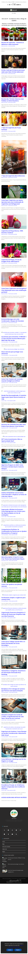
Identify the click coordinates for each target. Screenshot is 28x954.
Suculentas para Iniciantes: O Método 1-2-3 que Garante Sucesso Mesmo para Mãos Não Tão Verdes (14, 338)
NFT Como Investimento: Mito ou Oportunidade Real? (11, 440)
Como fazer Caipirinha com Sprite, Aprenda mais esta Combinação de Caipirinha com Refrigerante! (12, 202)
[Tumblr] (8, 834)
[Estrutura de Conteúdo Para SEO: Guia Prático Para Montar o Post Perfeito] (14, 421)
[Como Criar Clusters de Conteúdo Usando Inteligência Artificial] (14, 376)
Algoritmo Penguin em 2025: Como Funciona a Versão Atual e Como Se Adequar (12, 467)
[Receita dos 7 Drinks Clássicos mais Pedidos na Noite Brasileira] (14, 96)
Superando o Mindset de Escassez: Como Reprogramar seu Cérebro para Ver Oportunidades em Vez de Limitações (13, 512)
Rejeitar (18, 950)
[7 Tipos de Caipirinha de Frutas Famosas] (14, 125)
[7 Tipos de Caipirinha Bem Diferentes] (14, 173)
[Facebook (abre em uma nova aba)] (9, 4)
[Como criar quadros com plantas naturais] (14, 581)
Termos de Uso (14, 878)
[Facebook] (8, 830)
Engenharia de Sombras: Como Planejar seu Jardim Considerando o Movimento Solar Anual (14, 733)
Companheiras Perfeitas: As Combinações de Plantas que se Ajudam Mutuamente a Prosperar (14, 531)
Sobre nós (4, 849)
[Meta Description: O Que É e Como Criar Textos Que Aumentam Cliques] (14, 554)
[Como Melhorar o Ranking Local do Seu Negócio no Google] (14, 756)
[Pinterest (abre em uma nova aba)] (11, 4)
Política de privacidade (6, 878)
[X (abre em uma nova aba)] (8, 4)
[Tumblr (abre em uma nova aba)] (15, 4)
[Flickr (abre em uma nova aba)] (17, 4)
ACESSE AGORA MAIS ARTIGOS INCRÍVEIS (14, 797)
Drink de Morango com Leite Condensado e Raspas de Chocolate (12, 320)
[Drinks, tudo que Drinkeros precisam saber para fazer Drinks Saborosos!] (14, 67)
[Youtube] (12, 834)
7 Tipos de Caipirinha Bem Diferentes (13, 176)
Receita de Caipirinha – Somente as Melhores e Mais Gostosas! (12, 43)
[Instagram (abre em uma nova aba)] (12, 4)
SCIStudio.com (14, 880)
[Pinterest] (20, 830)
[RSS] (16, 834)
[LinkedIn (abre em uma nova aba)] (14, 4)
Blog (3, 844)
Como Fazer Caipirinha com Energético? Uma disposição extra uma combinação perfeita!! (14, 290)
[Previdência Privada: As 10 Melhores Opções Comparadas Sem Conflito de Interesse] (14, 782)
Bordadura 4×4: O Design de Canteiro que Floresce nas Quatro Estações (13, 690)
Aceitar (10, 950)
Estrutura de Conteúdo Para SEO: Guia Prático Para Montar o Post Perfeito (13, 425)
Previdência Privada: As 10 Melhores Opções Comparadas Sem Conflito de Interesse (13, 787)
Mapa (3, 851)
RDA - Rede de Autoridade (17, 882)
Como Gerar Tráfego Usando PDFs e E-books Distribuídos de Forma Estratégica (13, 643)
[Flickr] (4, 834)
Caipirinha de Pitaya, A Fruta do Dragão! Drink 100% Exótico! (11, 260)
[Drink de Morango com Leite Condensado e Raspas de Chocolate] (14, 316)
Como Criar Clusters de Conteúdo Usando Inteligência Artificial (12, 380)
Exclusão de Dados (22, 878)
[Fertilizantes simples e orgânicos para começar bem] (14, 595)
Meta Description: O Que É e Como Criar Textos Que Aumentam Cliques (12, 558)
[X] (4, 830)
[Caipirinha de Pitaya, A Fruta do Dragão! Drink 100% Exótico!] (14, 257)
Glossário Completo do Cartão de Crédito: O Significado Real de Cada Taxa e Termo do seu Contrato (12, 716)
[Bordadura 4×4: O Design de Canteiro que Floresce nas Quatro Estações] (14, 686)
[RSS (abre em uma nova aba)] (20, 4)
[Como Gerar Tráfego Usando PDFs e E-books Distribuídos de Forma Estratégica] (14, 639)
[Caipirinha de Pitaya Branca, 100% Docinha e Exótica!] (14, 228)
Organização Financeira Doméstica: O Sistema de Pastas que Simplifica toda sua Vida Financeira (13, 614)
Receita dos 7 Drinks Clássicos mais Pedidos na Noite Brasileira (12, 100)
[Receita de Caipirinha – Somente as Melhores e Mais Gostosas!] (14, 40)
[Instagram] (12, 830)
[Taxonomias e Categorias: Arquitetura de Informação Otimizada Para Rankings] (14, 668)
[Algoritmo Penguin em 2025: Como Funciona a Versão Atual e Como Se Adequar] (14, 462)
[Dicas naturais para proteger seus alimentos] (14, 349)
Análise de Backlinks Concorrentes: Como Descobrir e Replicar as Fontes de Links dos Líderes (14, 494)
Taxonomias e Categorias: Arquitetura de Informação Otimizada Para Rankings (13, 672)
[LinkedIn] (16, 830)
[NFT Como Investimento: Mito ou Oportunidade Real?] (14, 436)
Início (3, 841)
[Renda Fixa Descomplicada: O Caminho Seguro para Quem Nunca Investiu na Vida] (14, 392)
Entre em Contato (6, 846)
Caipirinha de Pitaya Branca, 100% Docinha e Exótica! (12, 232)
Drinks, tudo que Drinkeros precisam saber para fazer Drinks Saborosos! (13, 71)
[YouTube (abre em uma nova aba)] (19, 4)
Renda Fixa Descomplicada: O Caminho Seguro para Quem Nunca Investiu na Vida (13, 397)
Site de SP (8, 880)
